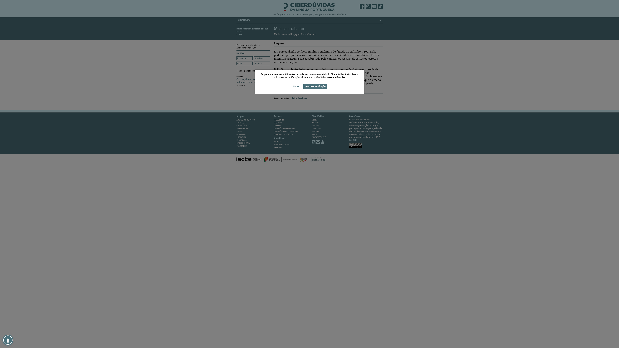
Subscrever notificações (315, 86)
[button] (8, 340)
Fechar (296, 86)
